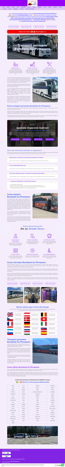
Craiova (52, 393)
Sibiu (37, 412)
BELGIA (13, 7)
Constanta (37, 393)
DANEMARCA (23, 7)
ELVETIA (29, 7)
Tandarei (52, 414)
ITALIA (45, 7)
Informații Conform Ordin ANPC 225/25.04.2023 (11, 449)
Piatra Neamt (52, 406)
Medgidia (23, 404)
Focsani (23, 398)
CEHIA (18, 7)
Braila (37, 389)
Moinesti (37, 404)
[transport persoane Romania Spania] (44, 332)
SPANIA (60, 7)
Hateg (37, 400)
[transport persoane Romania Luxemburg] (10, 328)
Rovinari (12, 412)
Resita (37, 410)
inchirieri (52, 111)
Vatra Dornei (52, 420)
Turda (23, 420)
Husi (13, 402)
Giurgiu (52, 398)
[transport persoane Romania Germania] (27, 323)
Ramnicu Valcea (13, 410)
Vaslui (37, 420)
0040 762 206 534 (51, 26)
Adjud (13, 385)
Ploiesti (23, 408)
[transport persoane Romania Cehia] (10, 319)
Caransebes (52, 391)
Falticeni (13, 398)
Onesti (52, 404)
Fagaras (52, 395)
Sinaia (13, 414)
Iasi (23, 402)
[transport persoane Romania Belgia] (44, 314)
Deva (23, 395)
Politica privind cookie (6, 459)
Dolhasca (37, 395)
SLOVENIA (55, 7)
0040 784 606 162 (26, 26)
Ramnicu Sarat (52, 408)
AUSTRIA (8, 7)
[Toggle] (8, 157)
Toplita (52, 418)
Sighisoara (53, 412)
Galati (37, 398)
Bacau (23, 387)
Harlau (23, 400)
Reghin (23, 410)
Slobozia (23, 414)
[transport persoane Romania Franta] (10, 323)
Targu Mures (37, 416)
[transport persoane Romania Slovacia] (44, 328)
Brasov (52, 389)
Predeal (37, 408)
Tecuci (23, 418)
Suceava (37, 414)
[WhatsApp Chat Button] (62, 464)
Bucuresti (13, 391)
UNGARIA (4, 9)
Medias (13, 422)
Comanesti (23, 393)
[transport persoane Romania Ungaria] (27, 332)
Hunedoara (52, 400)
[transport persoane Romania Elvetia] (44, 319)
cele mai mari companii (24, 264)
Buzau (23, 391)
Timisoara (37, 418)
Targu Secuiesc (13, 418)
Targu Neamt (52, 416)
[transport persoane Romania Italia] (44, 323)
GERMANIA (40, 7)
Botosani (23, 389)
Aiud (23, 385)
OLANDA (49, 7)
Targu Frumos (12, 416)
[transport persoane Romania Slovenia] (10, 332)
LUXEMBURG (15, 9)
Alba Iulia (37, 385)
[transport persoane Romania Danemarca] (27, 319)
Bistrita (12, 389)
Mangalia (52, 402)
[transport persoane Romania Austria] (27, 314)
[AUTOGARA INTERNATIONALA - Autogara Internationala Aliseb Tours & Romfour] (32, 3)
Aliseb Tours (9, 77)
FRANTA (34, 7)
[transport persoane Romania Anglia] (10, 314)
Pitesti (13, 408)
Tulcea (13, 420)
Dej (13, 395)
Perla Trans (8, 462)
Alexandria (53, 385)
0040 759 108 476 (38, 26)
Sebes (23, 412)
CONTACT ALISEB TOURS (30, 9)
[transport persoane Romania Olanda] (27, 328)
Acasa (4, 7)
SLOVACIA (21, 9)
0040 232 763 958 (13, 26)
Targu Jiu (23, 416)
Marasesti (13, 404)
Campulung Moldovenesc (37, 391)
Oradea (12, 406)
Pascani (23, 406)
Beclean (52, 387)
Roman (52, 410)
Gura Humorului (13, 400)
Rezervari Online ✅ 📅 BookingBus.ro (32, 32)
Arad (13, 387)
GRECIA (9, 9)
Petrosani (37, 406)
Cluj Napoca (13, 393)
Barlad (37, 387)
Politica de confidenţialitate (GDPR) (18, 459)
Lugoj (37, 402)
